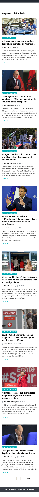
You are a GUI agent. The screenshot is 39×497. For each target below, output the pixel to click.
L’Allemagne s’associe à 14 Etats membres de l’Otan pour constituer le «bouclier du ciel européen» (19, 99)
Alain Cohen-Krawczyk (10, 47)
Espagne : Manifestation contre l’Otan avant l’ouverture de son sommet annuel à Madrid (19, 157)
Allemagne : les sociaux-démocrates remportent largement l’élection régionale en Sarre (18, 395)
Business (13, 38)
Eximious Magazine (28, 489)
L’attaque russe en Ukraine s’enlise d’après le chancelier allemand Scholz (19, 452)
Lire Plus (4, 63)
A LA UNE (5, 38)
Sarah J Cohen (8, 228)
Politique (13, 93)
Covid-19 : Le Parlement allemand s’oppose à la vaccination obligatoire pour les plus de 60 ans (18, 337)
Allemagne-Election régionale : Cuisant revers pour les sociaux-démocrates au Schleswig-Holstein (19, 280)
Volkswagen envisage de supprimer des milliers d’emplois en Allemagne (18, 42)
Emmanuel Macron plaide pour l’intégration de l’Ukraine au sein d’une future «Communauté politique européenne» (19, 220)
